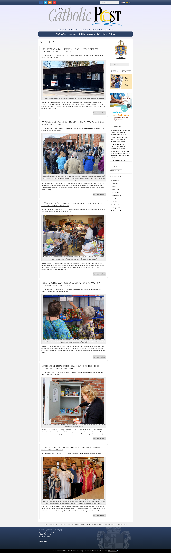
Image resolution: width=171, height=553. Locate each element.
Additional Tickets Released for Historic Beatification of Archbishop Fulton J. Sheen (120, 132)
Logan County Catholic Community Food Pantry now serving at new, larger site (70, 284)
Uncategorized (115, 208)
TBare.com (112, 551)
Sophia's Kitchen (55, 374)
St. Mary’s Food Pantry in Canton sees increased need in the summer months (71, 448)
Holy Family (96, 289)
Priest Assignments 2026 (118, 160)
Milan (57, 57)
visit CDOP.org (120, 58)
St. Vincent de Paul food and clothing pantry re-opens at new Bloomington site (72, 123)
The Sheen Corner (116, 205)
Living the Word (115, 193)
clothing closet (92, 209)
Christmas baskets (86, 372)
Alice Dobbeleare (84, 55)
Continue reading (99, 113)
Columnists (114, 184)
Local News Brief (116, 196)
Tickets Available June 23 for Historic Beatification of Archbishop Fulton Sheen (119, 139)
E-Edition (82, 34)
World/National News (117, 211)
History (104, 34)
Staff (98, 34)
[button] (77, 34)
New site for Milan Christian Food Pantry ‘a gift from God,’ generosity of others (70, 50)
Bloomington (80, 128)
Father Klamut (94, 55)
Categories (72, 34)
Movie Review (115, 199)
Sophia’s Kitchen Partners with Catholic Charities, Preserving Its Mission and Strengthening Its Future (120, 154)
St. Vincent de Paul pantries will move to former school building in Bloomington (71, 204)
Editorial (113, 187)
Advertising (91, 34)
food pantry (98, 128)
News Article (74, 55)
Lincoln (43, 291)
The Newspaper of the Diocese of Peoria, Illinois (85, 29)
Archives (112, 34)
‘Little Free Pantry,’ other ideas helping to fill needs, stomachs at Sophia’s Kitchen (70, 367)
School (51, 211)
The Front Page (61, 34)
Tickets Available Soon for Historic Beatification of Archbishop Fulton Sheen (118, 146)
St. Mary (98, 453)
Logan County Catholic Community (57, 291)
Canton (81, 453)
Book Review (115, 181)
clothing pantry (89, 128)
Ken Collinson (50, 57)
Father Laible (80, 289)
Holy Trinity (44, 211)
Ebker (85, 453)
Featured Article (71, 128)
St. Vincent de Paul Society (52, 130)
